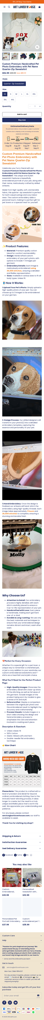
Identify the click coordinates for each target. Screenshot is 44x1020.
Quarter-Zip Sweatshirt (14, 83)
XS (5, 94)
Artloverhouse (11, 1017)
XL (27, 94)
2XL (34, 94)
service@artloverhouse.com (18, 967)
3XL (5, 99)
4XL (12, 99)
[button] (4, 7)
